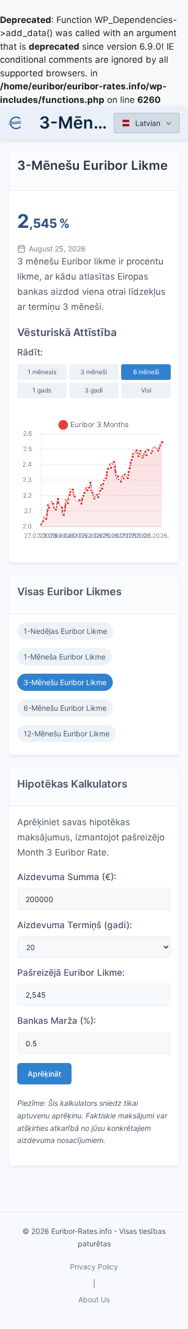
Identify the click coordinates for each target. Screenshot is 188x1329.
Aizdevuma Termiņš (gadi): (74, 925)
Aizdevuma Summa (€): (66, 877)
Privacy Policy (94, 1266)
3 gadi (94, 390)
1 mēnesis (42, 372)
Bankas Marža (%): (56, 1020)
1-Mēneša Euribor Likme (64, 656)
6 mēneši (146, 372)
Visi (146, 390)
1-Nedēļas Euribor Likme (65, 631)
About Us (94, 1299)
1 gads (41, 390)
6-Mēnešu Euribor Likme (65, 707)
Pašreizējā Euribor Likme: (71, 972)
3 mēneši (93, 372)
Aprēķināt (44, 1073)
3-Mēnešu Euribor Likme (65, 682)
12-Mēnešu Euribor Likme (67, 733)
